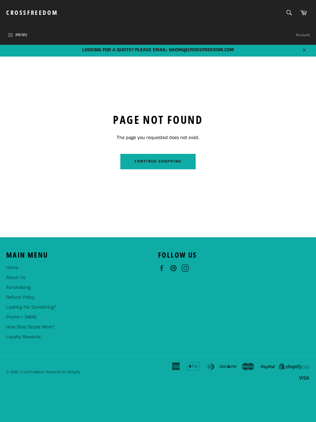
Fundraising (18, 287)
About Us (15, 277)
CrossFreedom (32, 12)
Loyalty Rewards (23, 336)
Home (12, 267)
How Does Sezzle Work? (30, 327)
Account (303, 35)
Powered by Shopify (63, 372)
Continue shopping (158, 161)
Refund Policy (20, 297)
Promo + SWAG (21, 317)
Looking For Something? (31, 307)
